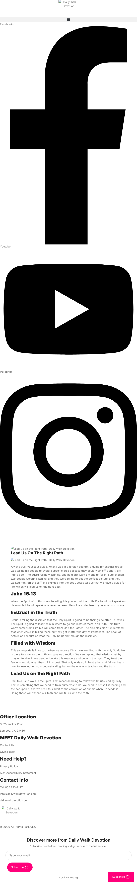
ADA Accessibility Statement (18, 772)
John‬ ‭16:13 (23, 594)
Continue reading (68, 877)
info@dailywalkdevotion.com (18, 793)
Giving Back (7, 751)
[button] (68, 19)
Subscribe (18, 867)
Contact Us (7, 745)
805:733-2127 (14, 787)
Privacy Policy (9, 766)
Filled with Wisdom (33, 643)
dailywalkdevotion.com (14, 800)
